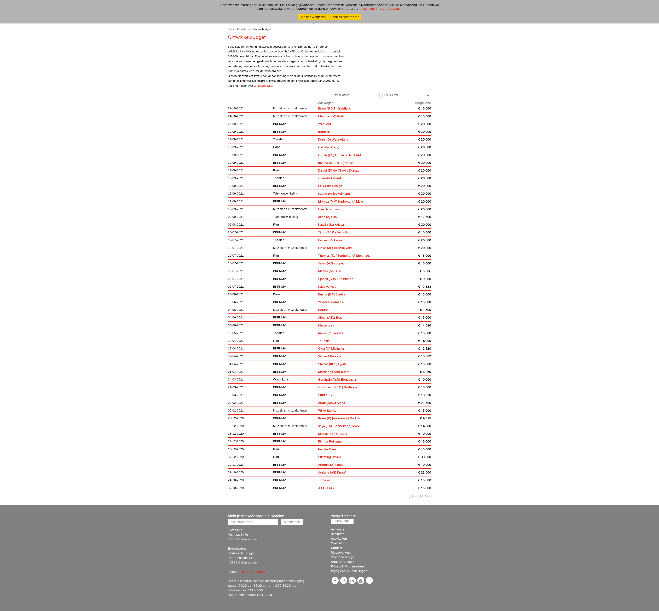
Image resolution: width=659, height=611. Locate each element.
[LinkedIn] (352, 580)
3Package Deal (263, 85)
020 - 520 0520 (253, 571)
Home (231, 29)
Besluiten (242, 29)
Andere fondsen (343, 562)
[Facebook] (335, 580)
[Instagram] (343, 580)
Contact (336, 548)
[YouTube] (361, 580)
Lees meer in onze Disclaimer (380, 8)
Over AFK (338, 543)
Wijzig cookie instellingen (349, 571)
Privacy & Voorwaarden (347, 566)
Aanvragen (338, 529)
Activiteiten (339, 538)
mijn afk (342, 521)
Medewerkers (341, 552)
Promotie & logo (342, 557)
